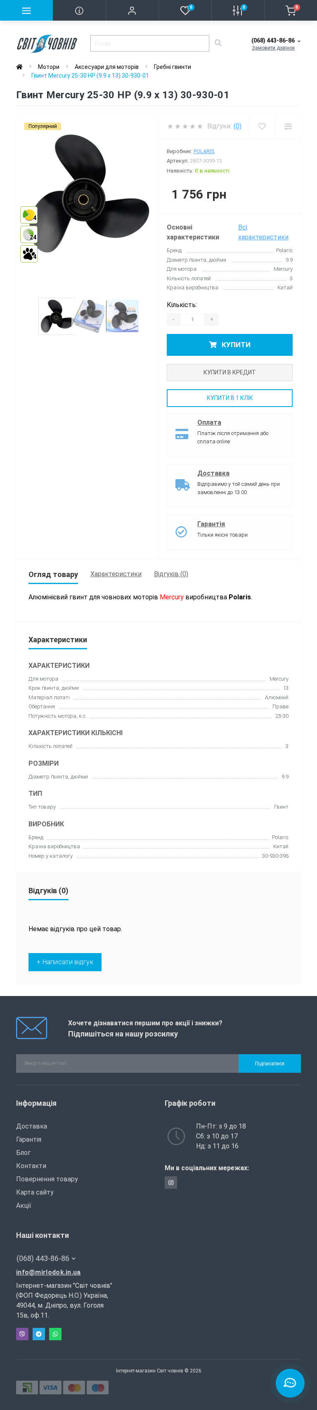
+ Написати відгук (65, 962)
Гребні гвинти (172, 67)
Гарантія (211, 524)
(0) (237, 126)
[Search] (218, 43)
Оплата (209, 422)
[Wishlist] (262, 126)
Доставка (213, 473)
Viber (22, 1334)
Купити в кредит (229, 372)
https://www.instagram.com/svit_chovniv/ (171, 1182)
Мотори (48, 67)
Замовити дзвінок (273, 48)
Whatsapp (55, 1334)
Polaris (204, 151)
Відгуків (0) (171, 574)
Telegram (39, 1334)
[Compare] (288, 126)
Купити (235, 345)
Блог (23, 1153)
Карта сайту (35, 1192)
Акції (23, 1205)
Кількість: (182, 305)
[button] (132, 10)
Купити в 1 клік (230, 398)
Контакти (31, 1166)
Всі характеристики (263, 232)
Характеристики (116, 574)
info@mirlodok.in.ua (48, 1272)
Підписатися (269, 1064)
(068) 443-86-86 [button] (43, 1258)
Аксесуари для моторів (107, 67)
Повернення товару (47, 1179)
